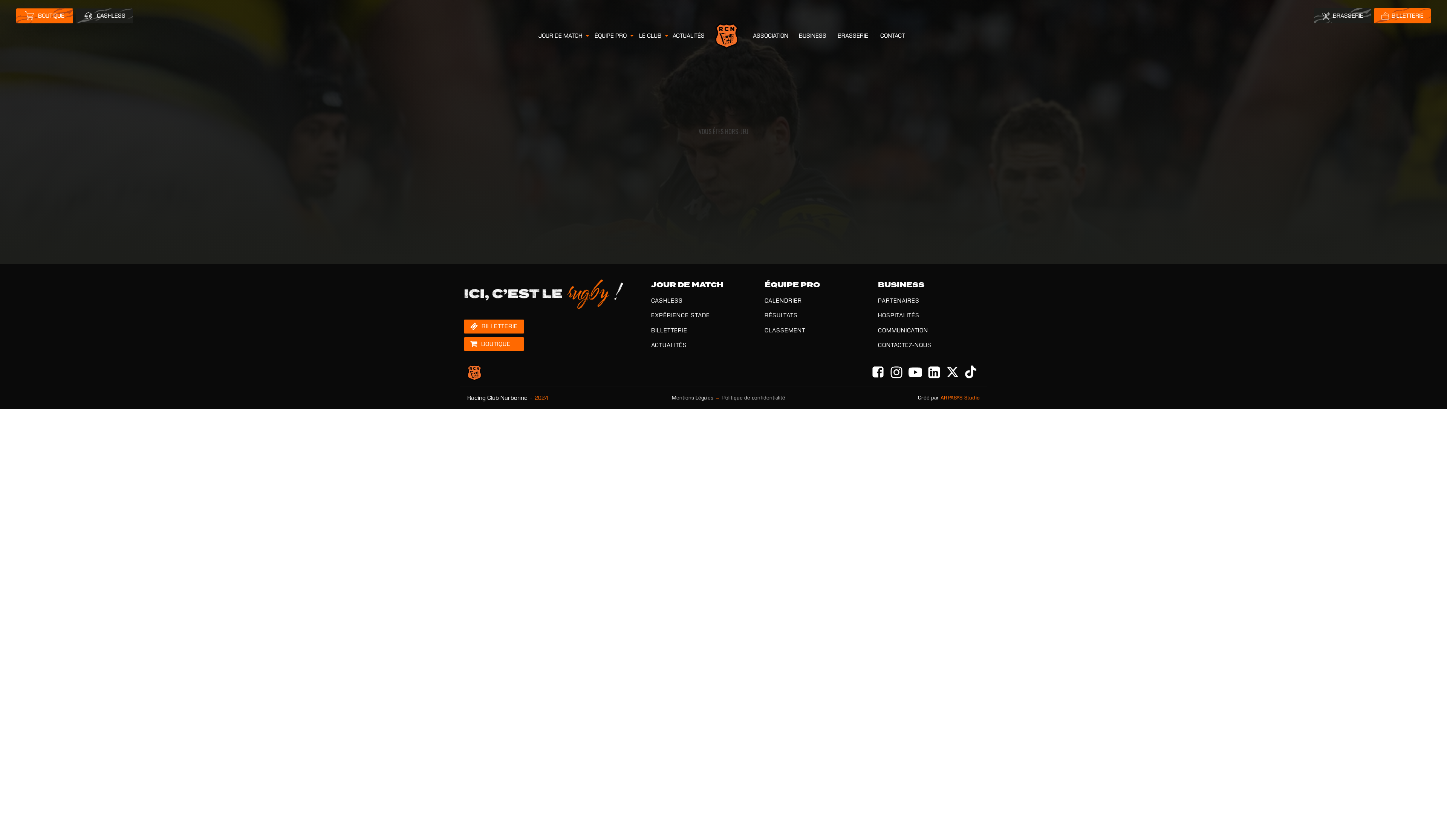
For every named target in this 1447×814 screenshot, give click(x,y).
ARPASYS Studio (960, 398)
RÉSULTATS (781, 315)
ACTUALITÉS (689, 35)
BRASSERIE (853, 35)
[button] (564, 36)
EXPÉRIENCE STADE (680, 315)
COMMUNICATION (903, 330)
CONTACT (892, 35)
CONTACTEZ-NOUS (905, 345)
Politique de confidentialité (753, 398)
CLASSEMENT (785, 330)
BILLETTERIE (669, 330)
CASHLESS (667, 300)
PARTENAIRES (898, 300)
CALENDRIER (783, 300)
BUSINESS (812, 35)
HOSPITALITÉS (898, 315)
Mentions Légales (692, 398)
